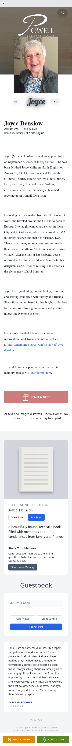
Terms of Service (45, 730)
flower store (43, 372)
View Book (17, 517)
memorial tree (46, 367)
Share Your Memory (22, 567)
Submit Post (36, 626)
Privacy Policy (26, 730)
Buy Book (36, 517)
